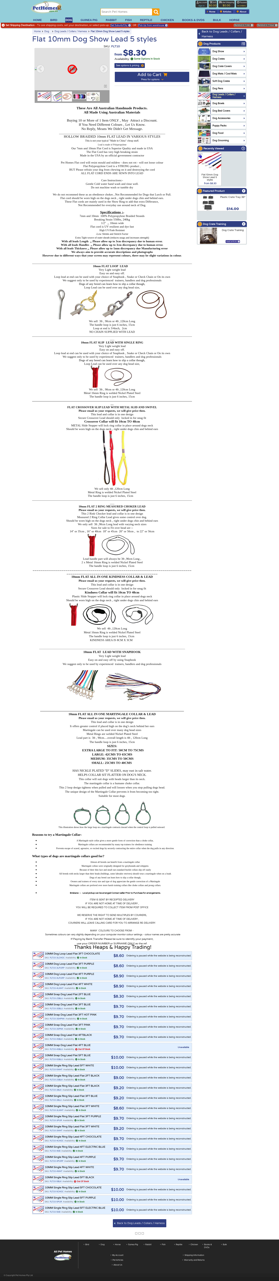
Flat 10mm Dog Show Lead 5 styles (110, 31)
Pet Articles (118, 1260)
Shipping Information (194, 1255)
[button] (40, 69)
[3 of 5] (67, 96)
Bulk (225, 1244)
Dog (46, 31)
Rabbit (148, 1244)
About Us (118, 1265)
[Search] (156, 13)
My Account (117, 1255)
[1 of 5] (44, 96)
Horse (118, 1244)
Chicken (194, 1244)
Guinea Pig (133, 1244)
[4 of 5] (79, 96)
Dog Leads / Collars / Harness (71, 31)
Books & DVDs (208, 1246)
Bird (87, 1244)
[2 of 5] (56, 96)
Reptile (179, 1244)
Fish (163, 1244)
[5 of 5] (93, 96)
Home (37, 31)
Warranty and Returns (194, 1260)
